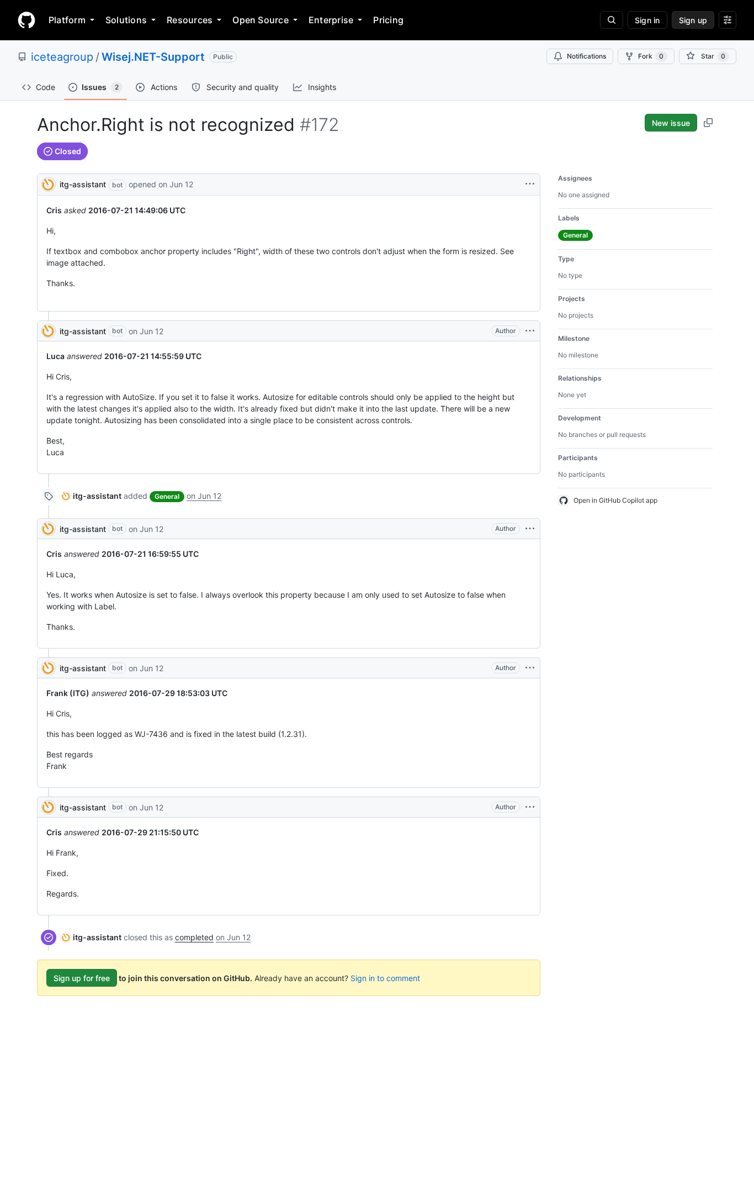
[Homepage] (26, 20)
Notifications (586, 56)
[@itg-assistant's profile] (48, 183)
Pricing (388, 19)
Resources (190, 19)
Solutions (126, 19)
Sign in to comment (385, 978)
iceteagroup (62, 57)
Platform (67, 19)
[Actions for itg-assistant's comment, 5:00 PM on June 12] (530, 331)
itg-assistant (83, 184)
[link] (91, 496)
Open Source (260, 19)
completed (194, 937)
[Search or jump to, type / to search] (611, 20)
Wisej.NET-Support (153, 57)
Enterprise (331, 19)
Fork (650, 56)
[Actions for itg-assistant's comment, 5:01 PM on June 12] (530, 807)
